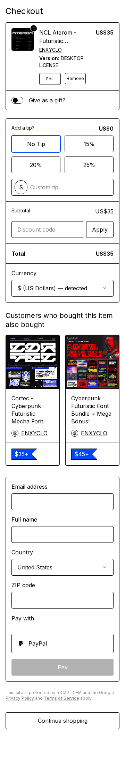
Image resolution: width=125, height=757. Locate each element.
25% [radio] (89, 164)
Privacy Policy (20, 698)
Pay (63, 667)
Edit (50, 78)
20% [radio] (36, 164)
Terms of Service (61, 698)
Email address (29, 486)
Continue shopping (63, 720)
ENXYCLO (50, 50)
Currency (23, 273)
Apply (100, 229)
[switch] (17, 100)
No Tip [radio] (36, 143)
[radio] (62, 643)
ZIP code (23, 585)
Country (22, 552)
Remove (75, 78)
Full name (24, 519)
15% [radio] (89, 143)
